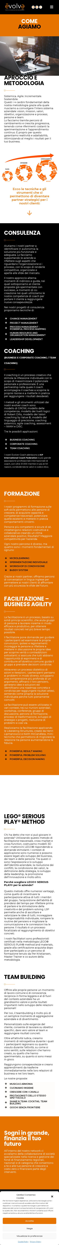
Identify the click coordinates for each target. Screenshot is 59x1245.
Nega (30, 1228)
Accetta (29, 1221)
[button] (52, 1196)
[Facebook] (36, 7)
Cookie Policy (23, 1242)
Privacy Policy (35, 1242)
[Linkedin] (33, 7)
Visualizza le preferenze (30, 1236)
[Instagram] (40, 7)
